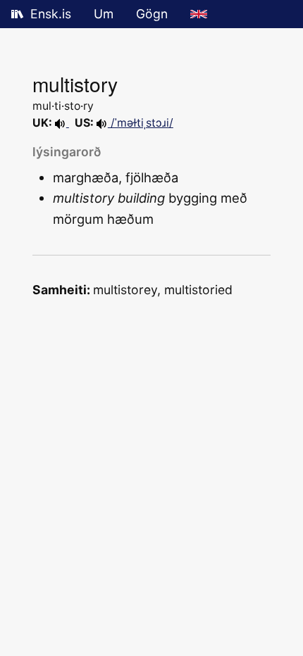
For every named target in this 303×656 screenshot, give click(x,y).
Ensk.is (50, 13)
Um (103, 13)
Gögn (152, 13)
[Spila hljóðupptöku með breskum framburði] (62, 123)
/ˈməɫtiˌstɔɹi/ (140, 123)
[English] (198, 14)
